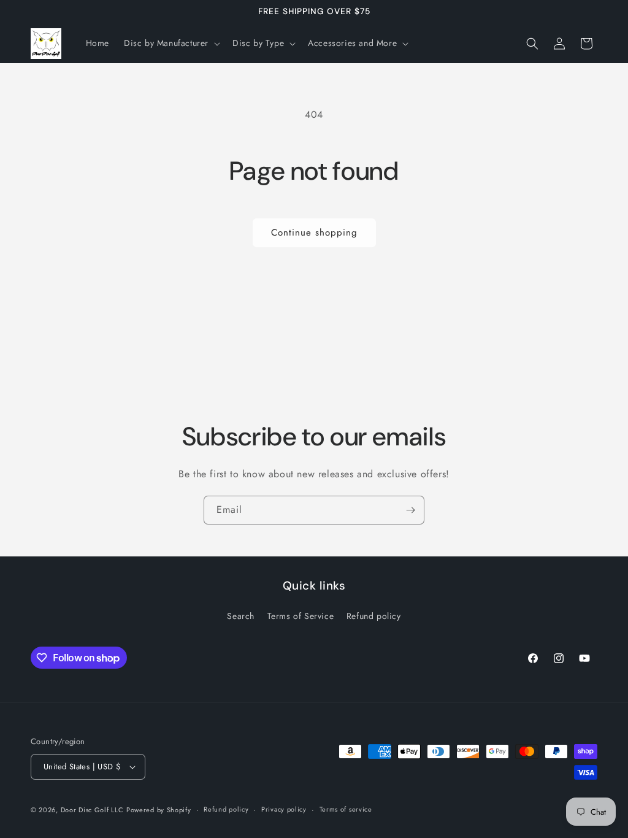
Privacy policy (284, 809)
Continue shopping (314, 232)
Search (241, 616)
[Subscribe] (410, 510)
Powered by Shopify (158, 810)
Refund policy (374, 616)
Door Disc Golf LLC (92, 810)
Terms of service (346, 809)
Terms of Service (300, 616)
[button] (171, 43)
